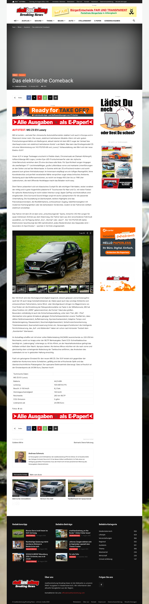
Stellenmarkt (85, 21)
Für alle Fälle (74, 554)
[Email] (50, 97)
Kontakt (86, 1)
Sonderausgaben (112, 21)
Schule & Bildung (31, 561)
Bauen (60, 21)
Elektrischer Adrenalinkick (21, 499)
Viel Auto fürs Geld (46, 499)
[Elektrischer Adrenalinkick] (25, 488)
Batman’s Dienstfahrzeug (83, 443)
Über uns (79, 1)
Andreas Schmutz (21, 86)
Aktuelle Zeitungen (121, 1)
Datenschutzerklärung (106, 1)
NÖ (15, 21)
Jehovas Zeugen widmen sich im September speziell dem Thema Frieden (80, 544)
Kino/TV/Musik (31, 535)
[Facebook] (29, 97)
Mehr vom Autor (36, 475)
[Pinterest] (39, 97)
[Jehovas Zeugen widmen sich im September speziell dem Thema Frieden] (61, 545)
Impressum (94, 1)
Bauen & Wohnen (31, 549)
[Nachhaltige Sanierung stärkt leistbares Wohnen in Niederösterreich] (18, 545)
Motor (20, 27)
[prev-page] (13, 503)
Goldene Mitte (17, 443)
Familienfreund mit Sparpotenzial (79, 499)
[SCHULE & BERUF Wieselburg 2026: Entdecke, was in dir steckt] (18, 557)
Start (13, 27)
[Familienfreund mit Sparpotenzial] (80, 488)
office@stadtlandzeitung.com (73, 593)
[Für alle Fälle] (61, 557)
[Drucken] (55, 97)
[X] (34, 97)
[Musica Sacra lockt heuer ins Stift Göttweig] (18, 533)
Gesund (38, 21)
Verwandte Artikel (20, 475)
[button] (134, 21)
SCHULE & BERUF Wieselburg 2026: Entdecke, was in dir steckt (36, 556)
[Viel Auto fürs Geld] (53, 488)
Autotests (27, 27)
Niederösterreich (74, 535)
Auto (71, 21)
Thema (49, 21)
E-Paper (97, 21)
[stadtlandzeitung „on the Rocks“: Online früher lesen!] (61, 533)
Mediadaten (70, 1)
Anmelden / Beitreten (58, 1)
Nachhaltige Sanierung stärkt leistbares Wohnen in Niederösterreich (37, 544)
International (73, 549)
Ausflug (25, 21)
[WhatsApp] (45, 97)
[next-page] (17, 503)
